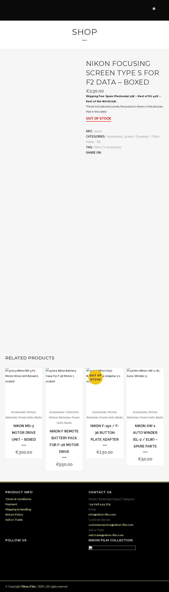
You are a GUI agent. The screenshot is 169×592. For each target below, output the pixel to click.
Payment (11, 504)
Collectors (72, 412)
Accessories (114, 136)
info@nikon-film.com (102, 514)
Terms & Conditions (18, 499)
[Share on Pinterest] (125, 152)
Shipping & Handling (18, 509)
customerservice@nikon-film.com (111, 524)
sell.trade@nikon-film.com (106, 535)
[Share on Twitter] (108, 152)
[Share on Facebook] (104, 152)
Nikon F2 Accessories (107, 147)
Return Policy (14, 514)
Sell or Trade (14, 519)
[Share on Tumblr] (121, 152)
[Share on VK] (129, 152)
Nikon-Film (28, 586)
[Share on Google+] (112, 152)
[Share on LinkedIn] (117, 152)
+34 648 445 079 (99, 504)
